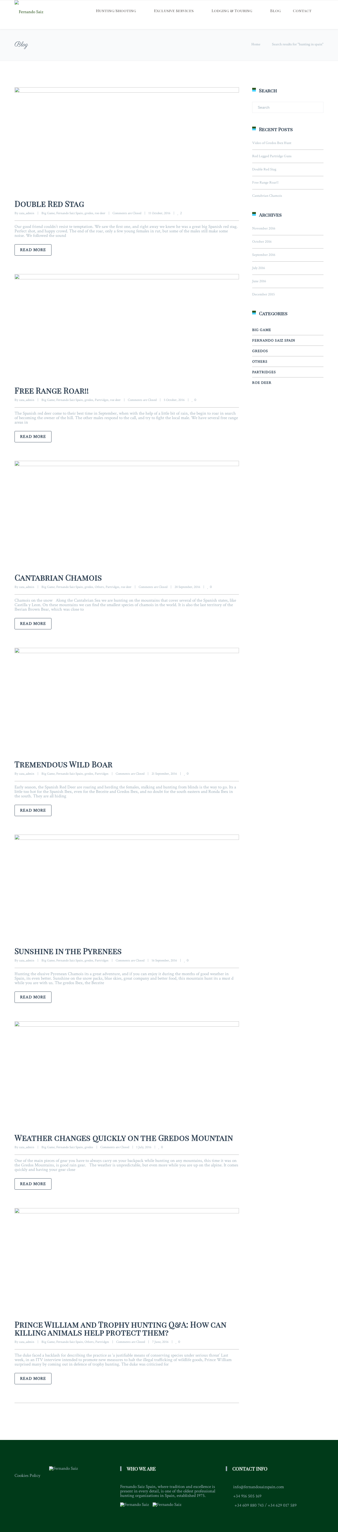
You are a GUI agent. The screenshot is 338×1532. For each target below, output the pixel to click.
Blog (275, 10)
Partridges (102, 400)
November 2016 (263, 228)
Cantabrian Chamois (58, 577)
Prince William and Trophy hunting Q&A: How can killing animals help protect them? (120, 1328)
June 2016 (259, 281)
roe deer (100, 213)
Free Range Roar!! (52, 390)
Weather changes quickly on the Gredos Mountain (124, 1137)
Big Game (48, 213)
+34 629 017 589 (282, 1505)
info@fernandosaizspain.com (258, 1487)
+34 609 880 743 (249, 1505)
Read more (33, 250)
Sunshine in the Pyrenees (68, 951)
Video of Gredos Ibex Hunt (271, 143)
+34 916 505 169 (247, 1496)
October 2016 (262, 241)
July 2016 (258, 268)
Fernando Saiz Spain (69, 213)
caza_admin (26, 213)
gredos (88, 213)
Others (99, 587)
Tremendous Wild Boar (63, 764)
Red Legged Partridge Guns (272, 156)
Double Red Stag (49, 203)
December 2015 (263, 294)
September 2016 (263, 254)
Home (255, 44)
